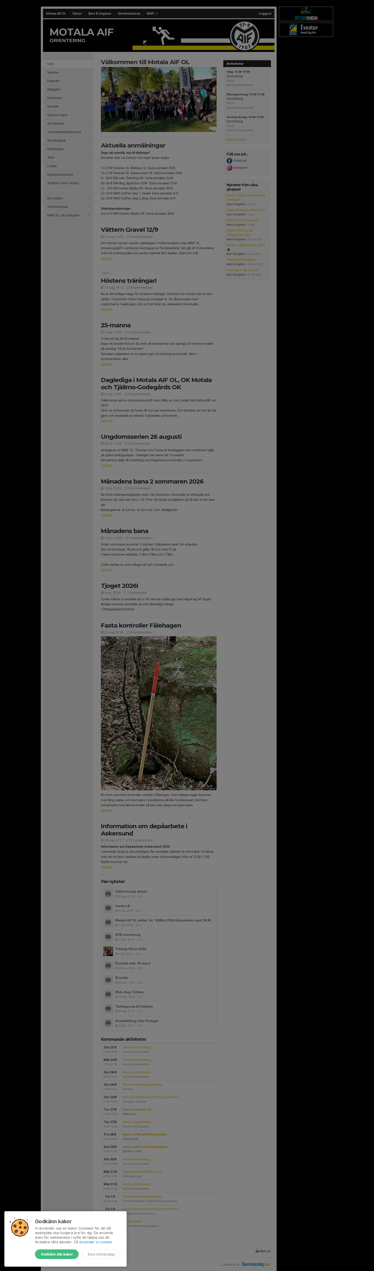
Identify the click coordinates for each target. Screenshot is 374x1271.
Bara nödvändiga (101, 1254)
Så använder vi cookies (93, 1242)
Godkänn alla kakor (57, 1254)
